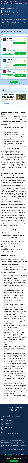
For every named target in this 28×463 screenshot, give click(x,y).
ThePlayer (20, 83)
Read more (5, 25)
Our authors (21, 449)
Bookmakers (5, 17)
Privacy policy (4, 449)
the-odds (18, 17)
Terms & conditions (13, 449)
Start (2, 6)
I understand (14, 461)
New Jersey (7, 383)
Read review (8, 43)
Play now (20, 43)
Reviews (12, 17)
